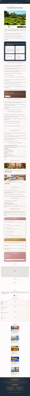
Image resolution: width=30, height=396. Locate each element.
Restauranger (10, 381)
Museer (3, 382)
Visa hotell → (7, 127)
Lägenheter (23, 382)
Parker (7, 382)
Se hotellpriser (8, 96)
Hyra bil (21, 382)
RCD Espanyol (25, 382)
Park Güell (20, 65)
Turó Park (5, 118)
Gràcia (5, 71)
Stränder (25, 381)
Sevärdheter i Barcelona (8, 255)
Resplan (27, 381)
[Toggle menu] (26, 1)
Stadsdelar (6, 381)
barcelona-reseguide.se (10, 387)
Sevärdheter (3, 381)
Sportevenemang (18, 381)
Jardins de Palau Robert (7, 121)
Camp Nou (15, 381)
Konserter (21, 381)
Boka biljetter (18, 382)
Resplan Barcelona (8, 257)
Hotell (7, 381)
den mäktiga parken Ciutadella (12, 89)
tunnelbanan (12, 196)
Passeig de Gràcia (13, 121)
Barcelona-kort (14, 382)
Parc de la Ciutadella (16, 79)
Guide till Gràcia (7, 256)
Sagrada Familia (17, 33)
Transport (23, 381)
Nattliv (12, 382)
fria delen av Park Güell (11, 75)
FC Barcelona (13, 381)
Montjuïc (19, 104)
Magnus (16, 295)
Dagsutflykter (10, 382)
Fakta (16, 382)
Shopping (6, 382)
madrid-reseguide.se (20, 387)
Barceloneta (7, 80)
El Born (10, 203)
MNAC (15, 104)
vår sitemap (12, 392)
